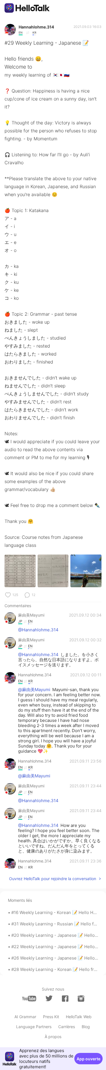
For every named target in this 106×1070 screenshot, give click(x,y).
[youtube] (29, 998)
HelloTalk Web (79, 1016)
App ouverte (88, 1058)
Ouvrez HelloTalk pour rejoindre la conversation (52, 878)
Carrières (66, 1026)
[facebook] (65, 998)
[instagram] (81, 998)
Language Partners (33, 1026)
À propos (53, 1036)
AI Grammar (25, 1016)
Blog (86, 1026)
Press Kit (51, 1016)
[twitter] (49, 998)
